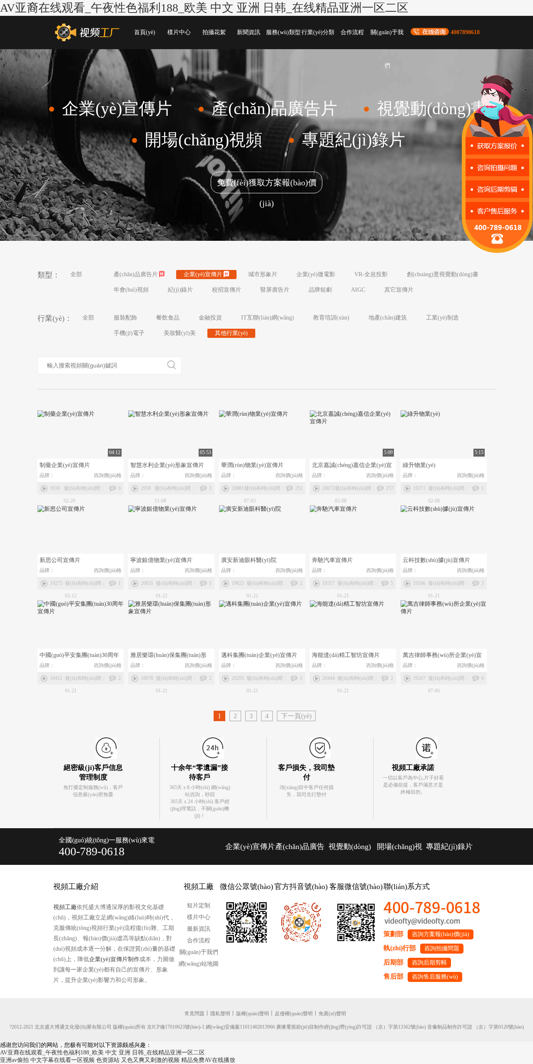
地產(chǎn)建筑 (388, 318)
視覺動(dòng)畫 (350, 853)
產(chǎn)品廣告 (299, 846)
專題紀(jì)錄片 (449, 846)
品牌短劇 (320, 290)
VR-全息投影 (371, 274)
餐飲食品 (167, 318)
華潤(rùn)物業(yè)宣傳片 (252, 465)
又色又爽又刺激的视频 (150, 1060)
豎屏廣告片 (274, 290)
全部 (76, 274)
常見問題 (194, 1014)
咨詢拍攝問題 (441, 948)
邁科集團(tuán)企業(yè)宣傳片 (259, 655)
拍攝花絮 (214, 32)
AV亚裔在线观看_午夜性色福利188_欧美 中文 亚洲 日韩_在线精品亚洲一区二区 (204, 7)
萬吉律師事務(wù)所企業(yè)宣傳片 (442, 656)
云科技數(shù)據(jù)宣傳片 (436, 560)
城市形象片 (262, 274)
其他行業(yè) (231, 333)
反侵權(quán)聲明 (294, 1014)
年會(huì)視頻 (131, 290)
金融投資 (210, 318)
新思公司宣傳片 (60, 560)
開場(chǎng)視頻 (399, 853)
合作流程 (352, 32)
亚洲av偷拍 (14, 1060)
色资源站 (108, 1060)
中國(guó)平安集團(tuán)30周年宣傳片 (79, 656)
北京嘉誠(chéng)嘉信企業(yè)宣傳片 (352, 466)
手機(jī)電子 (129, 333)
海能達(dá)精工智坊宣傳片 (346, 655)
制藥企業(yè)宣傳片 (65, 465)
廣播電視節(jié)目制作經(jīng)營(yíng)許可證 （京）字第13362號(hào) (351, 1027)
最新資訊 (198, 929)
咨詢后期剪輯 (429, 962)
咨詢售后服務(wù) (435, 977)
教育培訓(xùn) (331, 318)
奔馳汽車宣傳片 (332, 560)
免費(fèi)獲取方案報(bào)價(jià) (266, 185)
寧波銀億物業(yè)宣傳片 (161, 560)
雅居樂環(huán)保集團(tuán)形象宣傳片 (168, 656)
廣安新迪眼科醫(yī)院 (248, 560)
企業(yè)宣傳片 (203, 274)
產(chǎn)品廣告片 (136, 274)
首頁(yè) (144, 32)
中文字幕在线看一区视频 (62, 1060)
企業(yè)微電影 (315, 274)
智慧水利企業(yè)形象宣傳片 (167, 465)
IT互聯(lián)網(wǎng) (267, 318)
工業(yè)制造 (442, 318)
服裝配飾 (125, 318)
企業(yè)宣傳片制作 (114, 959)
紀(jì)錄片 (180, 290)
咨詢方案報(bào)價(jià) (440, 934)
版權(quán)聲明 (252, 1014)
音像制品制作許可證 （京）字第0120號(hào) (475, 1027)
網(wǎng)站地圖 (199, 964)
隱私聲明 (220, 1014)
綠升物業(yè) (419, 465)
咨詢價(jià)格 (108, 475)
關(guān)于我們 (387, 39)
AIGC (358, 290)
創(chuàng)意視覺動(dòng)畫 (442, 274)
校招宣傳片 (226, 290)
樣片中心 (179, 32)
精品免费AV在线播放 (208, 1060)
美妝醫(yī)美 (180, 333)
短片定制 (198, 905)
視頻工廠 (65, 907)
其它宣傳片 (398, 290)
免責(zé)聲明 (332, 1014)
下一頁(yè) (296, 715)
